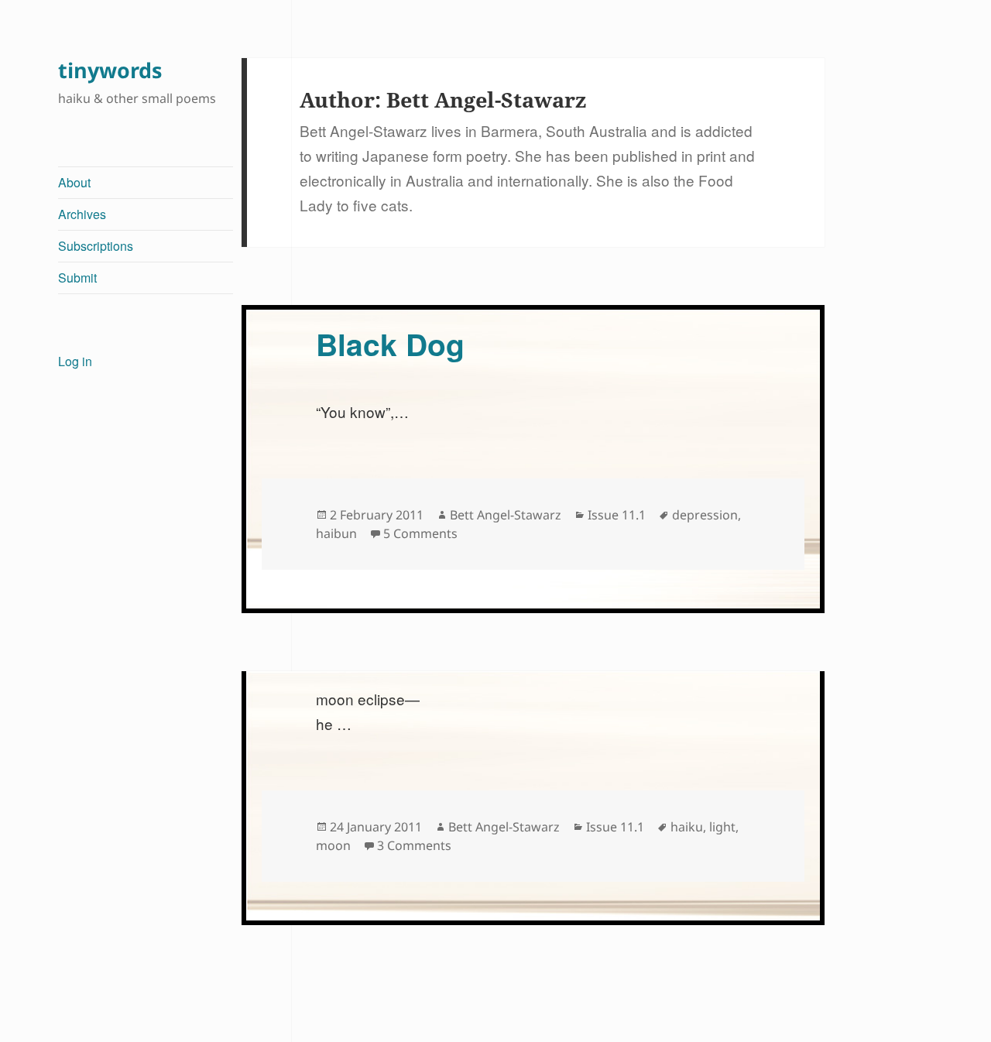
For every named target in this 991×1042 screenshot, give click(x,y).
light (722, 826)
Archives (82, 214)
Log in (75, 361)
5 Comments (420, 533)
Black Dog (390, 343)
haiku (686, 826)
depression (705, 514)
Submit (77, 277)
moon (333, 845)
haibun (336, 533)
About (74, 182)
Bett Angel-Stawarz (505, 514)
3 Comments (414, 845)
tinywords (110, 70)
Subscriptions (95, 246)
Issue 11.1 (617, 514)
